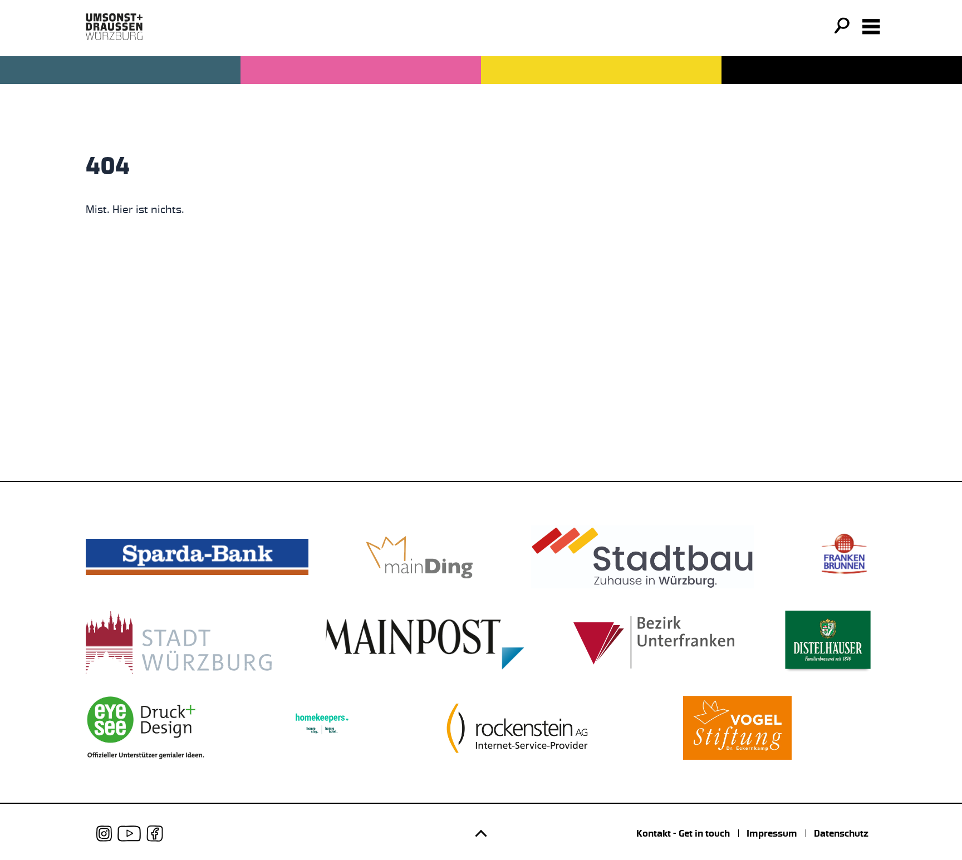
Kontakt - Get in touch (683, 833)
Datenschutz (841, 833)
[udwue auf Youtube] (129, 833)
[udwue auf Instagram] (104, 833)
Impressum (772, 833)
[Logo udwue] (114, 26)
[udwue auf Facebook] (154, 833)
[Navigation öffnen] (871, 26)
